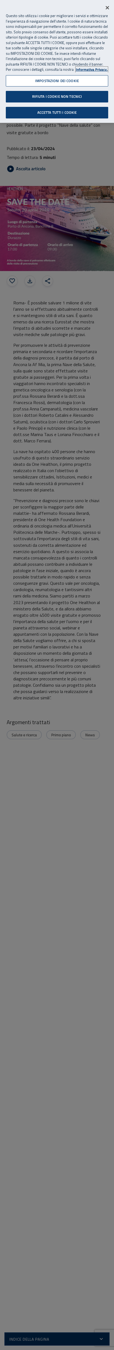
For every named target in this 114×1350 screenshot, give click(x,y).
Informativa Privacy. (92, 69)
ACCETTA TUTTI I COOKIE (57, 112)
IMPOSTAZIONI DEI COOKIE (57, 80)
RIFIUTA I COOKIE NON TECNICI (57, 96)
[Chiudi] (107, 8)
